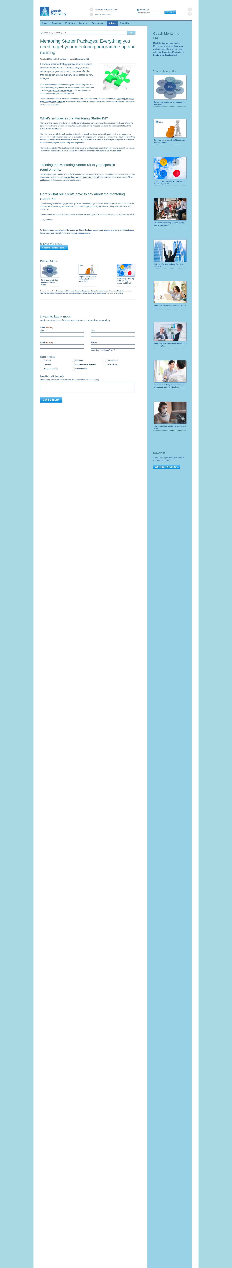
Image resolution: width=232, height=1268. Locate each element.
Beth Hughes (62, 59)
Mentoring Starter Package (81, 230)
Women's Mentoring (117, 291)
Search (190, 9)
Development (98, 23)
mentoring (69, 64)
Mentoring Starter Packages (60, 90)
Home (44, 23)
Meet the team (160, 43)
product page (115, 151)
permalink (119, 293)
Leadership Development (165, 55)
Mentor (62, 293)
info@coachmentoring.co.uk (106, 9)
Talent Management (103, 291)
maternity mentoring (101, 177)
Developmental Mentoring (65, 291)
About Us (124, 23)
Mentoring (70, 23)
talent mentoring (67, 177)
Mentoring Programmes (74, 293)
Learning (83, 23)
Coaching (56, 23)
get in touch (45, 180)
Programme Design (89, 291)
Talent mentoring (88, 293)
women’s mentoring (83, 177)
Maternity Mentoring (47, 293)
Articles (112, 23)
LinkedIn (190, 14)
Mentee (57, 293)
